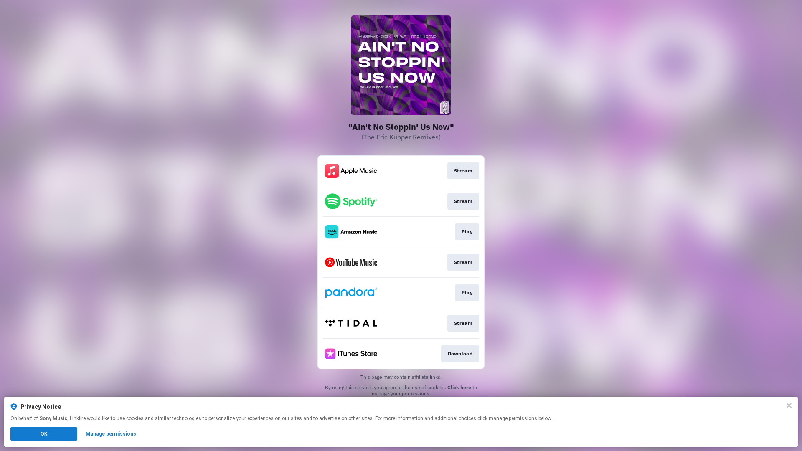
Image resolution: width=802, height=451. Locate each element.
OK (44, 434)
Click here (459, 387)
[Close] (789, 405)
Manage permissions (111, 434)
